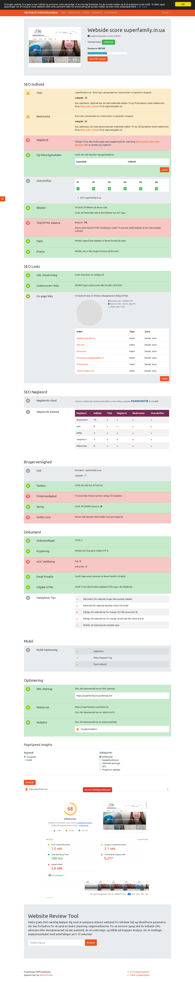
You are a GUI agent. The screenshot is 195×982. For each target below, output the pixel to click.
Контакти (81, 351)
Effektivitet (107, 757)
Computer (31, 757)
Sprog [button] (165, 12)
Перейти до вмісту (86, 338)
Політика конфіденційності (90, 358)
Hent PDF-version (97, 59)
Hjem (63, 12)
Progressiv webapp (111, 769)
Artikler (86, 12)
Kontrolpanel (111, 12)
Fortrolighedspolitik (139, 972)
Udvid (164, 170)
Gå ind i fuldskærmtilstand (97, 790)
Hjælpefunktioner (110, 760)
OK (183, 4)
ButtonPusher (46, 975)
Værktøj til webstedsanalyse (41, 12)
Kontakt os (97, 12)
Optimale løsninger (111, 763)
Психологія (82, 364)
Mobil (29, 760)
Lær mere (142, 6)
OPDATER (108, 42)
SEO (104, 766)
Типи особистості (85, 371)
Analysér (30, 782)
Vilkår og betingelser (140, 975)
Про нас (80, 345)
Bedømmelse (74, 12)
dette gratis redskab (89, 106)
